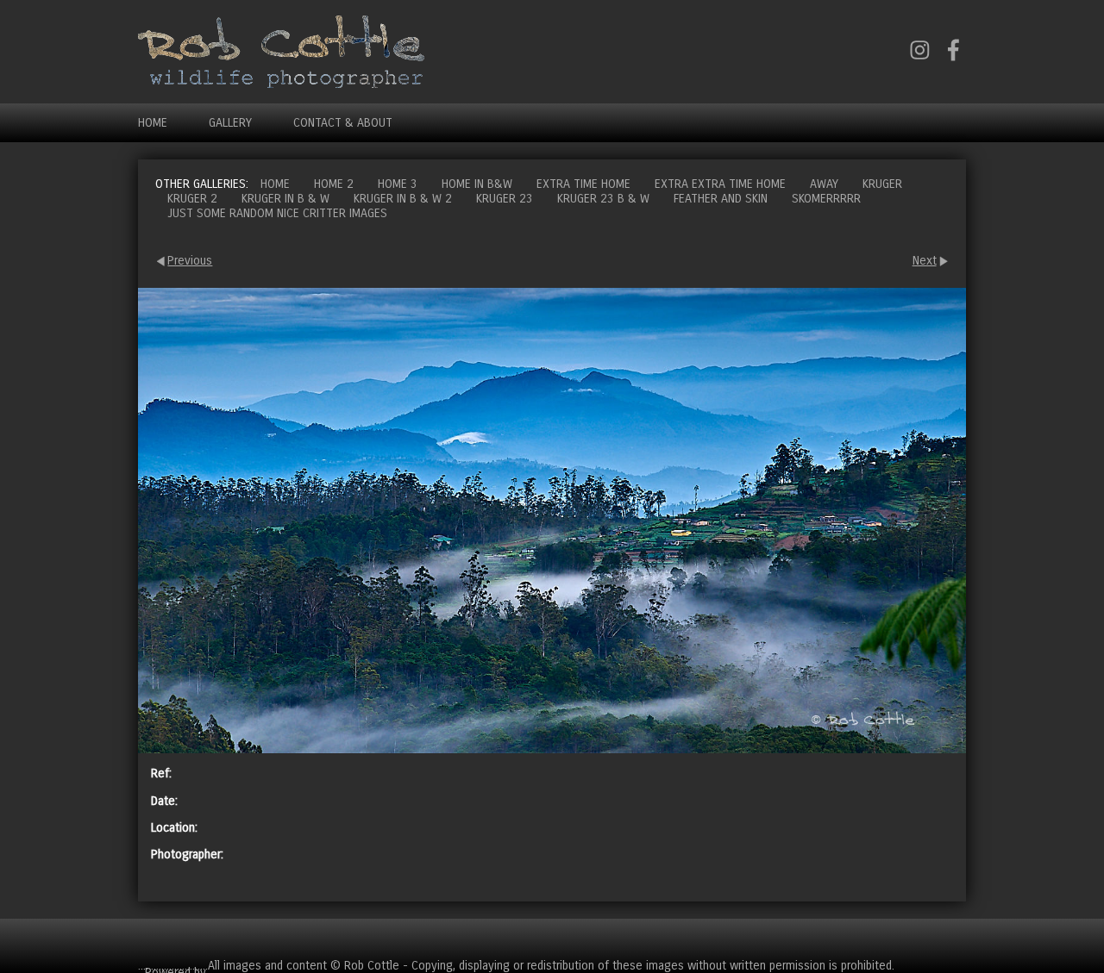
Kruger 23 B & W (603, 198)
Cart (952, 938)
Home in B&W (477, 184)
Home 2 (334, 184)
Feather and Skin (721, 198)
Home (152, 122)
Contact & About (342, 122)
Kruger (882, 184)
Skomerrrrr (826, 198)
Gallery (230, 122)
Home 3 (397, 184)
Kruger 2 (192, 198)
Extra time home (583, 184)
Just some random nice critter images (277, 213)
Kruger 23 (504, 198)
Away (824, 184)
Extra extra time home (720, 184)
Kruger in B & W (285, 198)
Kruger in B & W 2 (403, 198)
